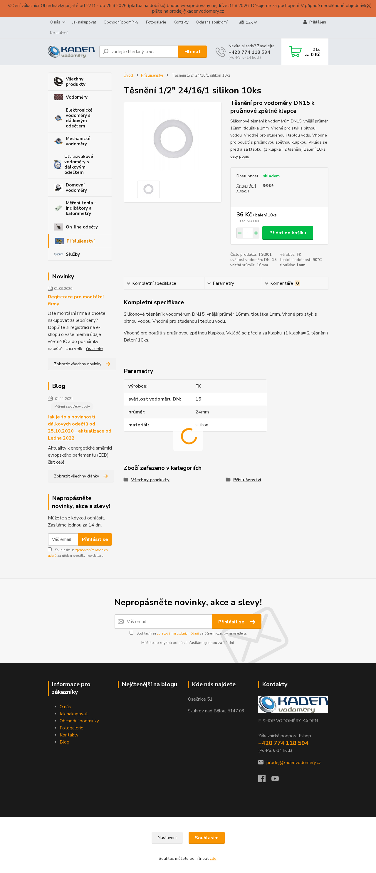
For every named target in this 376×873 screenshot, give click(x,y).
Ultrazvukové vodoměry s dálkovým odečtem (78, 164)
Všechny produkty (75, 81)
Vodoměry (77, 97)
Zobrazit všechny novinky (77, 364)
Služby (73, 254)
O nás (55, 22)
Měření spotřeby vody (72, 406)
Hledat (192, 51)
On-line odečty (82, 227)
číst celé (94, 348)
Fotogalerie (156, 22)
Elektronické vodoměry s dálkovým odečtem (79, 118)
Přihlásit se (95, 539)
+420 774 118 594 (249, 52)
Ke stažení (59, 33)
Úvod (128, 75)
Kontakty (181, 22)
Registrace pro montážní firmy (76, 300)
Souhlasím (207, 838)
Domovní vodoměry (76, 187)
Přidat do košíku (287, 233)
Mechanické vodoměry (78, 141)
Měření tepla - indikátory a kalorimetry (81, 208)
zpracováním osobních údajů (178, 633)
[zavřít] (368, 6)
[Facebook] (264, 780)
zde (213, 858)
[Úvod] (71, 51)
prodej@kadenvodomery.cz (293, 763)
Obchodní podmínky (121, 22)
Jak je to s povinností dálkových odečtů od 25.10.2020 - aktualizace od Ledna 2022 (79, 427)
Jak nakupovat (84, 22)
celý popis (239, 156)
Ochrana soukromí (212, 22)
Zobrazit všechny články (76, 476)
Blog (64, 742)
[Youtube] (278, 780)
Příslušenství (81, 241)
